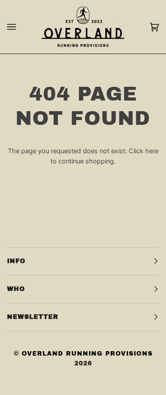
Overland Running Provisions (87, 353)
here (151, 151)
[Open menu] (20, 27)
